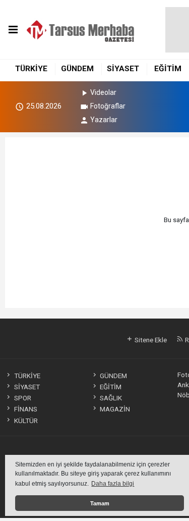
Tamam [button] (99, 503)
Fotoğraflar (107, 106)
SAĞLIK (111, 398)
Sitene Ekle (150, 340)
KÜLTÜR (25, 420)
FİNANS (25, 409)
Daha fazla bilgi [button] (112, 483)
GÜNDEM (77, 68)
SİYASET (123, 68)
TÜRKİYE (31, 68)
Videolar (103, 92)
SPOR (22, 398)
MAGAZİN (115, 409)
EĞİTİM (167, 68)
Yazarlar (103, 120)
